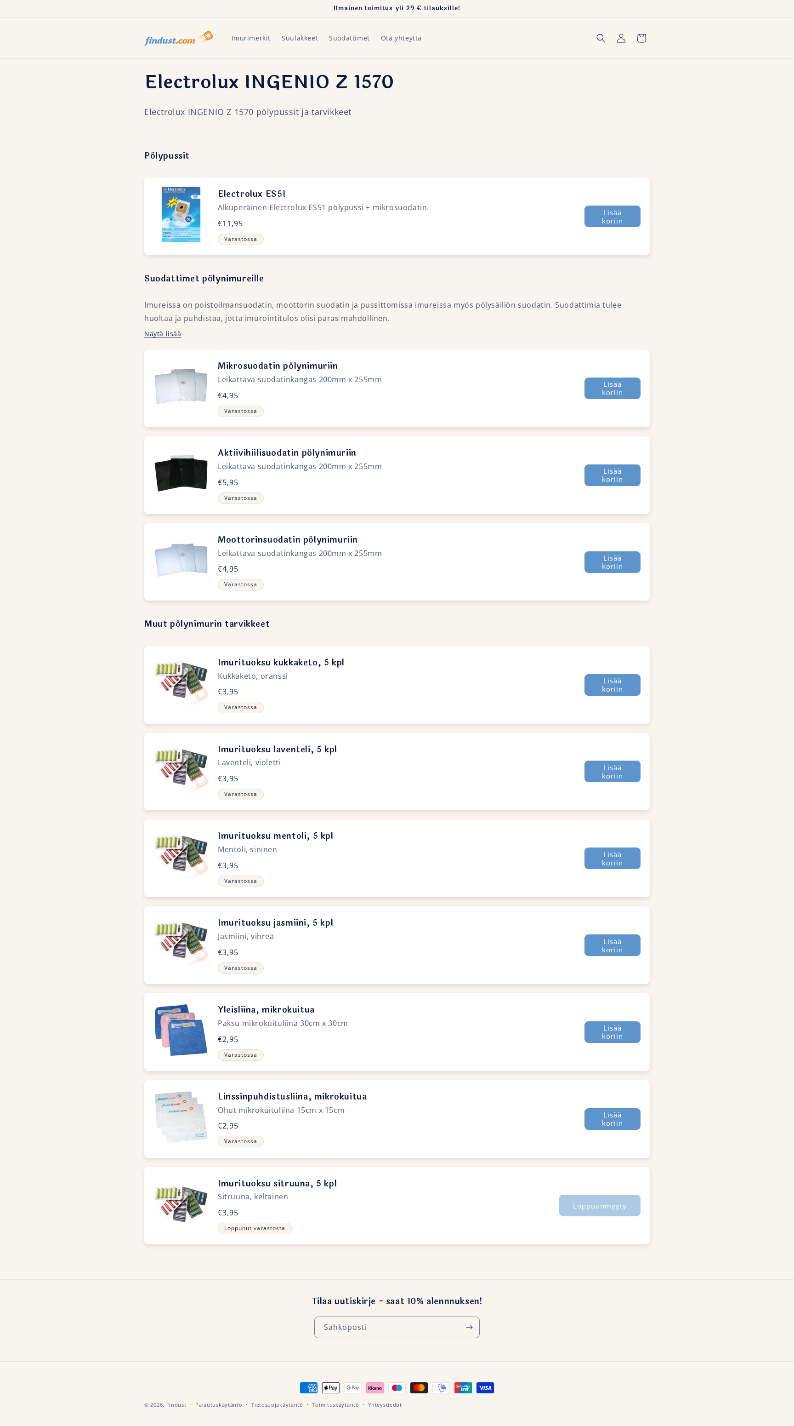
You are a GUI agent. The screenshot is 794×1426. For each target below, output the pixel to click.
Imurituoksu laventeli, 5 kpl (277, 749)
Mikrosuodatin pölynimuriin (278, 366)
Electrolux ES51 (252, 194)
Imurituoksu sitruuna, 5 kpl (277, 1183)
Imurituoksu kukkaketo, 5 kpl (281, 662)
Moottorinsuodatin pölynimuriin (288, 539)
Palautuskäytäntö (218, 1404)
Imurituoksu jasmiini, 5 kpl (275, 922)
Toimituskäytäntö (335, 1404)
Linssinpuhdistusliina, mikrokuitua (292, 1096)
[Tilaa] (469, 1327)
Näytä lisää (162, 333)
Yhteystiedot (385, 1404)
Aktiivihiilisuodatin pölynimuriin (287, 453)
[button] (601, 38)
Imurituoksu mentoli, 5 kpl (276, 836)
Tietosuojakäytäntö (277, 1404)
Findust (176, 1404)
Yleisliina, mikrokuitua (266, 1009)
